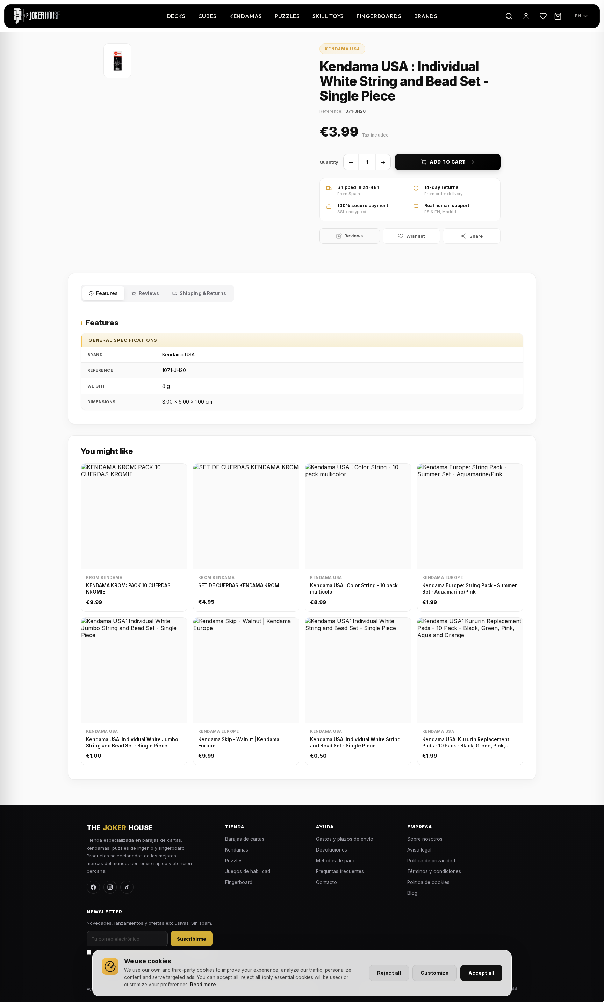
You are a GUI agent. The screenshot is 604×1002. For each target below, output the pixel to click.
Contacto (326, 882)
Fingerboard (238, 882)
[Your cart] (558, 16)
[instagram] (110, 887)
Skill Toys (328, 16)
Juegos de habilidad (247, 871)
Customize (434, 973)
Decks (176, 16)
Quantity (328, 162)
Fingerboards (379, 16)
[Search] (509, 16)
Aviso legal (419, 850)
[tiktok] (127, 887)
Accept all (481, 973)
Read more (203, 984)
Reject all (389, 973)
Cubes (207, 16)
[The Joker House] (37, 16)
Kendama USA (342, 48)
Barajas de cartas (244, 839)
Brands (426, 16)
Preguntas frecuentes (340, 871)
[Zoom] (117, 61)
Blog (412, 893)
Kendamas (245, 16)
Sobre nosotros (425, 839)
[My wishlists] (543, 16)
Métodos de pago (336, 860)
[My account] (526, 16)
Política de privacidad (431, 860)
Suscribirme (191, 939)
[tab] (103, 293)
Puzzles (287, 16)
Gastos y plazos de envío (344, 839)
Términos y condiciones (434, 871)
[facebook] (93, 887)
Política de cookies (428, 882)
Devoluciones (331, 850)
